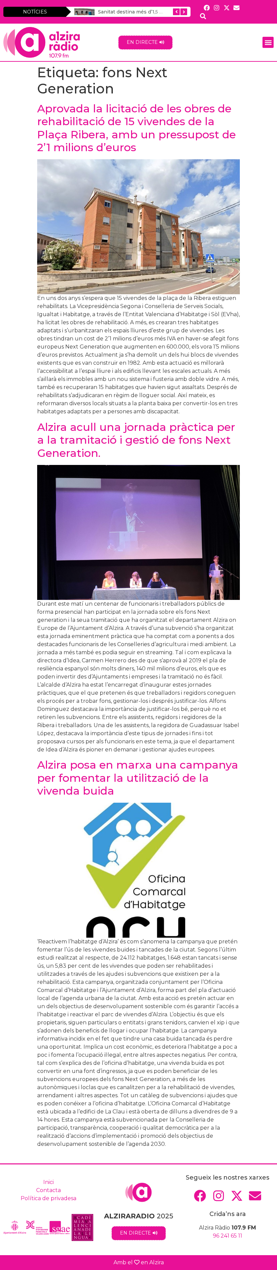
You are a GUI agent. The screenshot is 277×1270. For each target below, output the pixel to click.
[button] (268, 42)
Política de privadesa (48, 1198)
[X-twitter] (226, 7)
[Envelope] (236, 7)
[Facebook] (207, 7)
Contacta (48, 1190)
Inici (48, 1182)
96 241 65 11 (227, 1236)
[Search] (203, 16)
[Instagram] (216, 7)
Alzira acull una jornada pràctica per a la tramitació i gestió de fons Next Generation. (136, 440)
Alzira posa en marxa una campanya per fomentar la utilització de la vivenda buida (137, 777)
